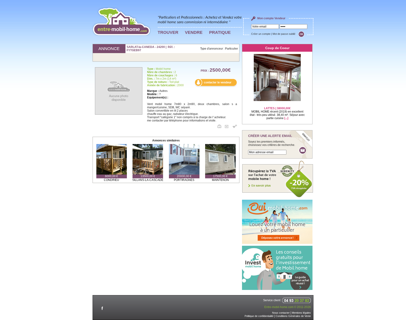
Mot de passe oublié (284, 33)
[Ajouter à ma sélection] (235, 127)
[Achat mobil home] (277, 197)
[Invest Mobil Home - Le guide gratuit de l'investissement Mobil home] (277, 289)
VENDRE (194, 32)
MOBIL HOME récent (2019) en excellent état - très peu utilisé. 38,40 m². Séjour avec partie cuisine (277, 113)
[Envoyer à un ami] (228, 127)
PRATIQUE (220, 32)
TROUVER (168, 32)
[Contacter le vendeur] (215, 85)
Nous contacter (281, 312)
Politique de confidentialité (259, 316)
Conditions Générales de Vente (293, 316)
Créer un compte (260, 33)
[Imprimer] (221, 127)
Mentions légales (301, 312)
